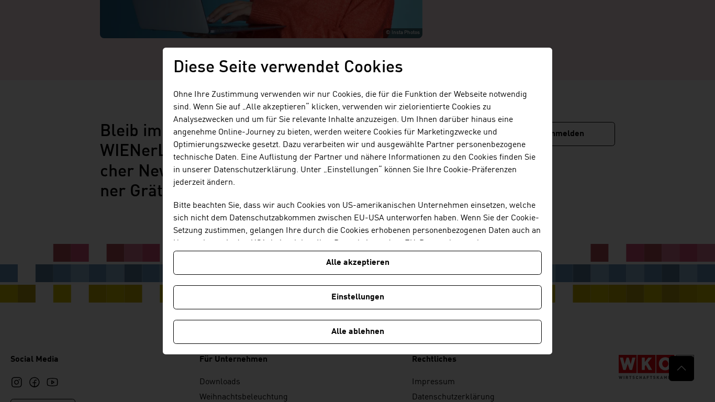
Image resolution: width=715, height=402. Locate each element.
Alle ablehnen (357, 332)
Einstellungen (357, 297)
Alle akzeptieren (357, 263)
